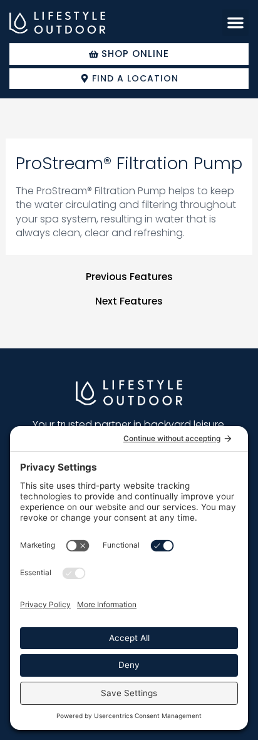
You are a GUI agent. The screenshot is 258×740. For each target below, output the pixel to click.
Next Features (129, 301)
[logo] (57, 22)
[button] (235, 22)
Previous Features (129, 277)
